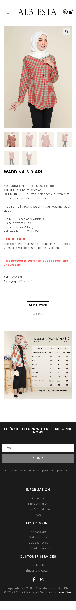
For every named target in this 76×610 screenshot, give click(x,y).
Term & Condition (38, 509)
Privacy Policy (38, 503)
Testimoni (38, 313)
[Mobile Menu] (8, 12)
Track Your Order (38, 542)
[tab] (38, 305)
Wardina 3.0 (27, 281)
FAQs (38, 514)
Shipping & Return (38, 570)
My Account (38, 531)
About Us (38, 498)
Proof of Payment (38, 548)
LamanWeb (65, 592)
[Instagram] (42, 579)
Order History (38, 537)
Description (38, 305)
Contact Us (38, 565)
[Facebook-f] (34, 579)
